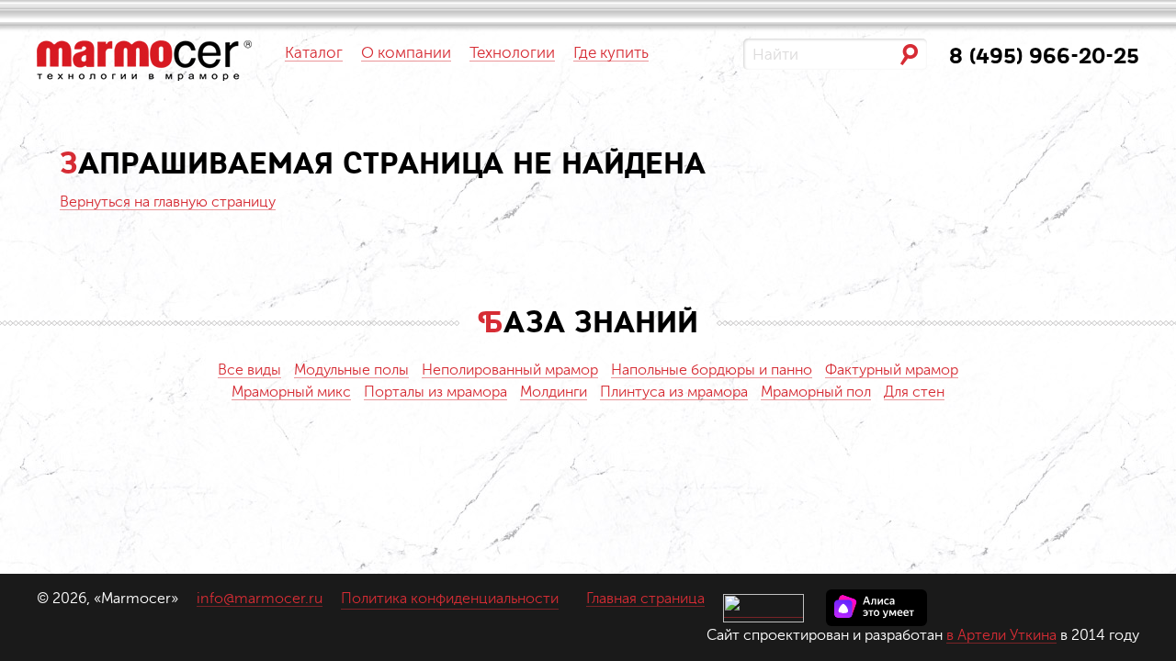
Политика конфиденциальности (450, 598)
